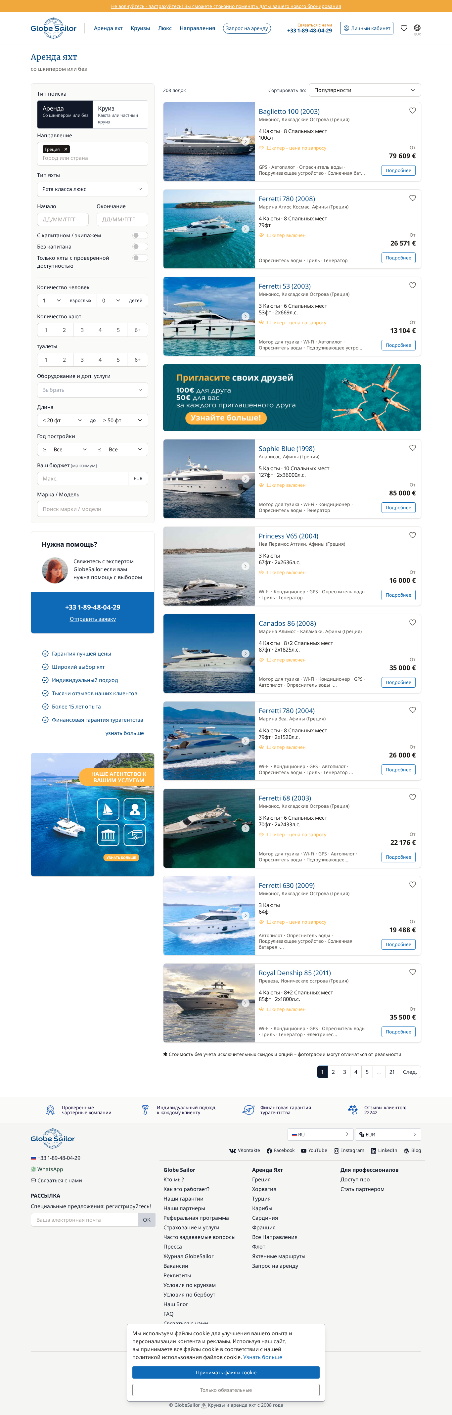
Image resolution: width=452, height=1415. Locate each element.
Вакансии (175, 1265)
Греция (261, 1179)
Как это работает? (186, 1189)
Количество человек (63, 287)
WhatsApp (50, 1169)
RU (301, 1134)
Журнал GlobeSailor (188, 1256)
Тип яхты (48, 175)
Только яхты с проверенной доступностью (73, 261)
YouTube (317, 1150)
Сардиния (265, 1217)
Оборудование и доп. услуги (74, 376)
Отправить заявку (93, 618)
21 (392, 1071)
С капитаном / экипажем (69, 235)
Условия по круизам (189, 1285)
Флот (258, 1246)
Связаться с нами (59, 1180)
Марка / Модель (58, 494)
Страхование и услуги (191, 1227)
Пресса (172, 1246)
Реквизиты (177, 1275)
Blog (416, 1150)
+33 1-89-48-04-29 (92, 607)
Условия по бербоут (189, 1294)
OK (147, 1219)
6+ (138, 330)
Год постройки (56, 436)
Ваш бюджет (67, 465)
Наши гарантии (183, 1198)
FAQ (168, 1313)
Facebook (284, 1150)
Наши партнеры (184, 1208)
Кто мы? (173, 1179)
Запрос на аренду (275, 1265)
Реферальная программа (196, 1217)
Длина (45, 407)
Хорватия (264, 1189)
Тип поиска (52, 93)
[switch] (140, 235)
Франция (264, 1227)
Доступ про (355, 1179)
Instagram (352, 1150)
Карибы (262, 1208)
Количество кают (59, 316)
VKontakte (249, 1150)
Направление (54, 135)
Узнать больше (262, 1357)
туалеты (47, 346)
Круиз (118, 114)
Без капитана (54, 246)
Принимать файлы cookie (226, 1372)
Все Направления (274, 1237)
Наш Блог (175, 1304)
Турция (261, 1198)
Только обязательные (226, 1390)
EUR (370, 1134)
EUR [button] (138, 478)
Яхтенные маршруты (278, 1256)
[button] (108, 28)
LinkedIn (387, 1150)
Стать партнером (362, 1189)
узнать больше (125, 733)
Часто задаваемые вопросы (199, 1237)
